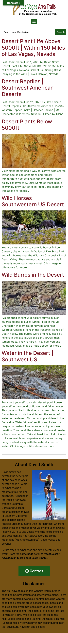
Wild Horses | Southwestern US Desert (33, 201)
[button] (34, 21)
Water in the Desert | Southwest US (27, 356)
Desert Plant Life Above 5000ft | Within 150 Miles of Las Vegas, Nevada (33, 47)
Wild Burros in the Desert (33, 274)
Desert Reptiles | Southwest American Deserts (28, 87)
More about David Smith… (32, 558)
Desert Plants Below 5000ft (27, 124)
